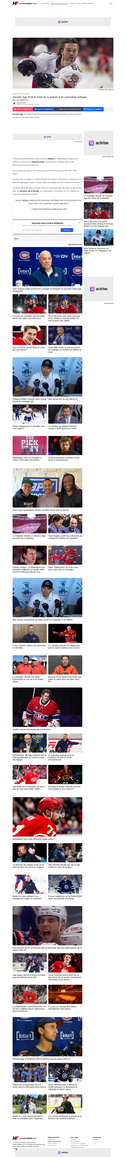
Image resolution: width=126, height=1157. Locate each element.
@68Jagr (25, 200)
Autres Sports (52, 1145)
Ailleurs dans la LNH (54, 1141)
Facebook (96, 1139)
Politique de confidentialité (79, 1145)
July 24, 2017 (62, 209)
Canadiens (51, 1139)
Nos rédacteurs (75, 1141)
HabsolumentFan (21, 103)
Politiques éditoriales (77, 1147)
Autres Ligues (52, 1143)
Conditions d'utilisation (78, 1143)
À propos (73, 1139)
